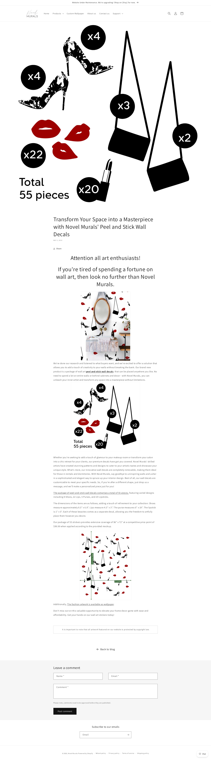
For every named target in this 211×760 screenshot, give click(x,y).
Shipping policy (143, 753)
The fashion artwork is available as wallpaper (90, 604)
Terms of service (128, 753)
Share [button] (59, 248)
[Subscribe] (128, 734)
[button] (58, 13)
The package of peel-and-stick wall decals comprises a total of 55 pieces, (91, 492)
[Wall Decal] (105, 326)
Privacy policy (114, 753)
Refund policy (101, 753)
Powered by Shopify (85, 753)
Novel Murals (73, 753)
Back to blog (107, 649)
